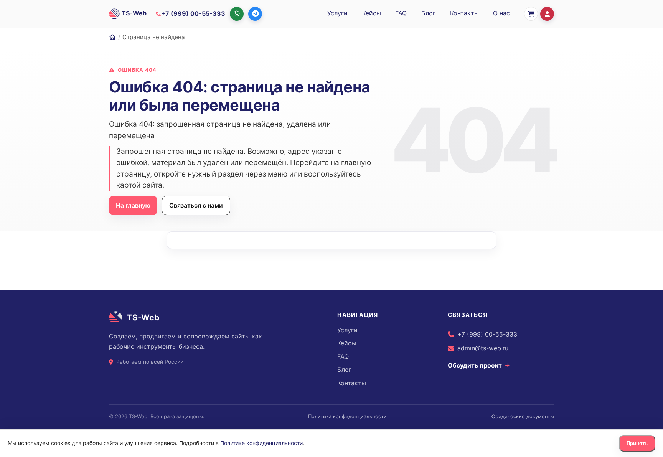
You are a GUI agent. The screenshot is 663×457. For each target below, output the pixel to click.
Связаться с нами (196, 205)
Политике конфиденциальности (261, 443)
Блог (428, 13)
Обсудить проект (475, 365)
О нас (501, 13)
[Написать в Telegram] (255, 14)
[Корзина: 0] (531, 14)
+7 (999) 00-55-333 (487, 334)
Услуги (337, 13)
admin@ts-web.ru (482, 348)
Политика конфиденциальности (347, 416)
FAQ (401, 13)
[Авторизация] (547, 14)
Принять (637, 443)
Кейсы (371, 13)
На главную (133, 205)
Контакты (464, 13)
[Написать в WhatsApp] (237, 14)
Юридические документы (522, 416)
